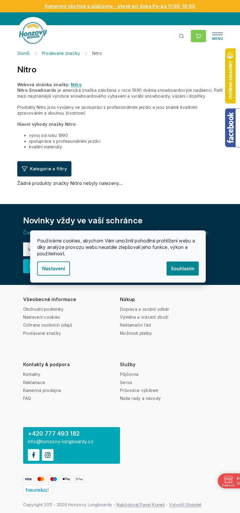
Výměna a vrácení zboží (144, 317)
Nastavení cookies (41, 317)
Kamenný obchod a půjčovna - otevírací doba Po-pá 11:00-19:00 (120, 6)
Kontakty (31, 374)
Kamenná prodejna (42, 390)
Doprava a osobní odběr (144, 309)
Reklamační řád (135, 324)
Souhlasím (182, 268)
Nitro (76, 84)
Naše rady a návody (140, 398)
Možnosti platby (136, 333)
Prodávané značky (42, 333)
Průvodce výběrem (139, 390)
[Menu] (217, 36)
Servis (126, 382)
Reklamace (34, 382)
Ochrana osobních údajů (47, 324)
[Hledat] (182, 36)
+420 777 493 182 (54, 433)
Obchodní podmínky (43, 309)
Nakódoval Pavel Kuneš (140, 504)
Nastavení (53, 268)
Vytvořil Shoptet (185, 504)
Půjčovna (129, 374)
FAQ (27, 398)
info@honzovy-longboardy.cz (61, 441)
